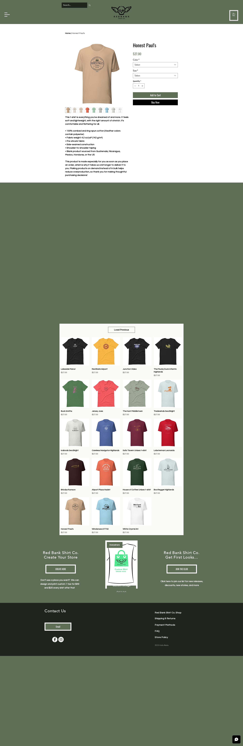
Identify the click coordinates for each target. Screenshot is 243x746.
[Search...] (89, 5)
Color (136, 59)
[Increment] (142, 86)
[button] (7, 15)
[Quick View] (75, 351)
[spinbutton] (138, 86)
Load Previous (121, 330)
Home (68, 33)
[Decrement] (134, 86)
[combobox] (155, 64)
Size (135, 70)
